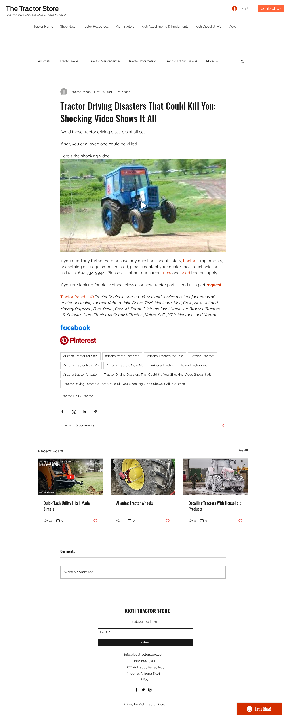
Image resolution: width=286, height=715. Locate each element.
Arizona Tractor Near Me (81, 365)
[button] (242, 61)
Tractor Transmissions (181, 61)
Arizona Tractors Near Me (124, 365)
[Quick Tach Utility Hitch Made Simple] (70, 477)
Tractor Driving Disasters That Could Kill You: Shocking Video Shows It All (157, 374)
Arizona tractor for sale (80, 374)
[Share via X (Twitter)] (73, 411)
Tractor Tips (70, 396)
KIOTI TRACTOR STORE (147, 610)
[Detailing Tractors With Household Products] (215, 477)
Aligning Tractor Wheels (134, 503)
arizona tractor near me (122, 356)
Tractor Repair (70, 61)
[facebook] (136, 690)
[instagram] (150, 690)
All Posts (44, 61)
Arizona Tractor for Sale (80, 356)
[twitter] (143, 690)
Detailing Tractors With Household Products (215, 506)
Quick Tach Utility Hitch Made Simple (67, 506)
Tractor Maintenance (104, 61)
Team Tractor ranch (195, 365)
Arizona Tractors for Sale (165, 356)
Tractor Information (142, 61)
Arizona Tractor (162, 365)
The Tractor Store (32, 8)
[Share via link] (95, 411)
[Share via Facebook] (62, 411)
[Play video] (143, 205)
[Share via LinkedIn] (84, 411)
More (210, 61)
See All (243, 450)
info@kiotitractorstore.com (144, 655)
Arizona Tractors (202, 356)
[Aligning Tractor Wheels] (143, 477)
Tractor (87, 396)
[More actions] (223, 92)
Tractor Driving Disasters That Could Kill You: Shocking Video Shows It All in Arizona (124, 384)
